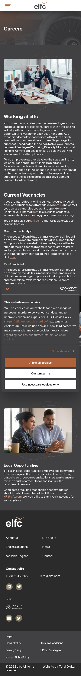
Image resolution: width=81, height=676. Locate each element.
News (46, 547)
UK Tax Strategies (50, 650)
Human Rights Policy (17, 657)
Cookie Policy (13, 643)
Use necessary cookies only (40, 384)
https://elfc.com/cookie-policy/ (26, 321)
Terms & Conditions (51, 643)
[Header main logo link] (40, 5)
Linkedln (35, 220)
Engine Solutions (17, 547)
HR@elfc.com (13, 496)
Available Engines (17, 556)
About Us (12, 538)
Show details (60, 351)
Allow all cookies (40, 362)
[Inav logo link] (14, 606)
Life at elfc (49, 538)
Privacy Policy (13, 650)
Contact (47, 556)
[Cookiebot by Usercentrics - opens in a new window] (60, 289)
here (56, 205)
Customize (38, 373)
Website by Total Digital (59, 666)
